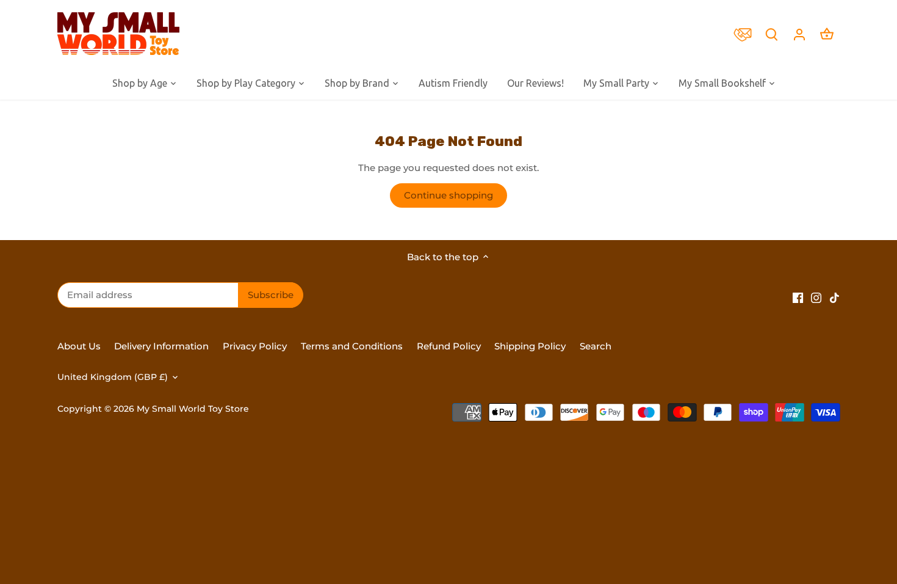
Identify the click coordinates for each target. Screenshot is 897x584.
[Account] (799, 34)
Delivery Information (161, 346)
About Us (79, 346)
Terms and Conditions (352, 346)
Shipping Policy (530, 346)
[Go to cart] (827, 34)
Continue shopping (448, 195)
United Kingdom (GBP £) (112, 377)
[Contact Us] (745, 33)
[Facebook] (798, 296)
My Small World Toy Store (193, 409)
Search (595, 346)
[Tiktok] (834, 296)
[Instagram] (816, 296)
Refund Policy (450, 346)
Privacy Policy (255, 346)
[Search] (771, 34)
